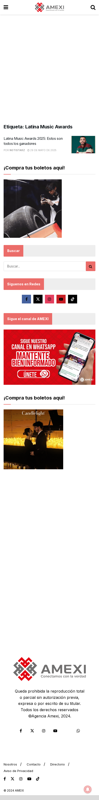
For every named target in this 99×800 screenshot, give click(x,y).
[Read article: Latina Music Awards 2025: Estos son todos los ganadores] (83, 144)
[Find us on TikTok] (37, 779)
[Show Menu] (6, 7)
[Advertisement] (49, 66)
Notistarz (17, 150)
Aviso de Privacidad (18, 771)
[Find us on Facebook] (26, 299)
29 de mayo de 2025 (43, 150)
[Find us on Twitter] (38, 299)
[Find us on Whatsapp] (78, 730)
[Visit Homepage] (49, 7)
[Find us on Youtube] (61, 299)
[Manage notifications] (88, 789)
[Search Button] (93, 7)
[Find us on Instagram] (49, 299)
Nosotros (10, 764)
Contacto (34, 764)
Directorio (57, 764)
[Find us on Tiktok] (72, 299)
